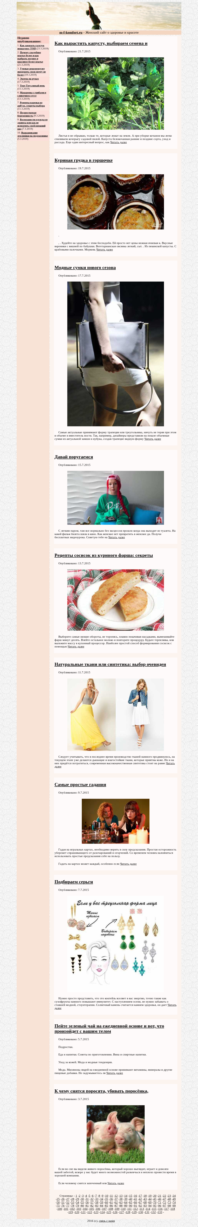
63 (121, 1202)
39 (125, 1199)
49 (174, 1199)
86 (111, 1205)
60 (106, 1202)
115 (154, 1208)
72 (164, 1202)
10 (106, 1195)
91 (135, 1205)
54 (77, 1202)
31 (87, 1199)
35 (106, 1199)
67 (140, 1202)
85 (106, 1205)
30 (82, 1199)
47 (164, 1199)
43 (145, 1199)
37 (116, 1199)
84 (101, 1205)
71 (159, 1202)
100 (59, 1208)
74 (174, 1202)
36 (111, 1199)
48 (169, 1199)
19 (150, 1195)
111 (129, 1208)
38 (121, 1199)
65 (130, 1202)
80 (82, 1205)
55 (82, 1202)
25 (58, 1199)
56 (87, 1202)
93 (145, 1205)
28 (72, 1199)
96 (159, 1205)
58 (96, 1202)
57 (92, 1202)
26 (63, 1199)
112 (135, 1208)
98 (169, 1205)
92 (140, 1205)
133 (160, 1212)
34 (101, 1199)
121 (83, 1212)
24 (174, 1195)
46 (159, 1199)
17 (140, 1195)
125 (109, 1212)
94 (150, 1205)
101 (66, 1208)
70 (154, 1202)
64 (125, 1202)
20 (154, 1195)
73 (169, 1202)
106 (98, 1208)
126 (115, 1212)
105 (91, 1208)
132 (153, 1212)
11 (111, 1195)
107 (104, 1208)
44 (150, 1199)
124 (102, 1212)
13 (121, 1195)
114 (148, 1208)
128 (128, 1212)
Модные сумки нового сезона (85, 267)
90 (130, 1205)
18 (145, 1195)
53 (72, 1202)
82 (92, 1205)
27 (67, 1199)
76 (63, 1205)
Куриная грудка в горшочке (84, 160)
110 (123, 1208)
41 (135, 1199)
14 (125, 1195)
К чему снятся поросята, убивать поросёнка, (101, 1090)
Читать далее (118, 142)
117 (166, 1208)
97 (164, 1205)
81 (87, 1205)
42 (140, 1199)
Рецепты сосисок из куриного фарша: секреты (104, 555)
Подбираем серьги (74, 881)
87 (116, 1205)
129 (134, 1212)
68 (145, 1202)
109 (117, 1208)
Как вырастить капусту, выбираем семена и (101, 43)
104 (85, 1208)
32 (92, 1199)
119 (70, 1212)
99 (174, 1205)
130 (140, 1212)
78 (72, 1205)
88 (121, 1205)
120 (77, 1212)
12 (116, 1195)
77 (67, 1205)
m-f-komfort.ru (70, 32)
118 (173, 1208)
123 (96, 1212)
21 (159, 1195)
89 (125, 1205)
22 (164, 1195)
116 (160, 1208)
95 (154, 1205)
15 (130, 1195)
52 (67, 1202)
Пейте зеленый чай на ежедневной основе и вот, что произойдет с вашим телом (109, 1028)
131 (147, 1212)
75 (58, 1205)
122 (89, 1212)
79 (77, 1205)
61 (111, 1202)
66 (135, 1202)
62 (116, 1202)
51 (63, 1202)
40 (130, 1199)
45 (154, 1199)
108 (110, 1208)
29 (77, 1199)
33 (96, 1199)
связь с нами (107, 1220)
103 (79, 1208)
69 (150, 1202)
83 (96, 1205)
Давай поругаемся (74, 456)
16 (135, 1195)
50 (58, 1202)
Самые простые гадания (80, 784)
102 (72, 1208)
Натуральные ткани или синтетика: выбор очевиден (110, 664)
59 (101, 1202)
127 (121, 1212)
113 (142, 1208)
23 (169, 1195)
